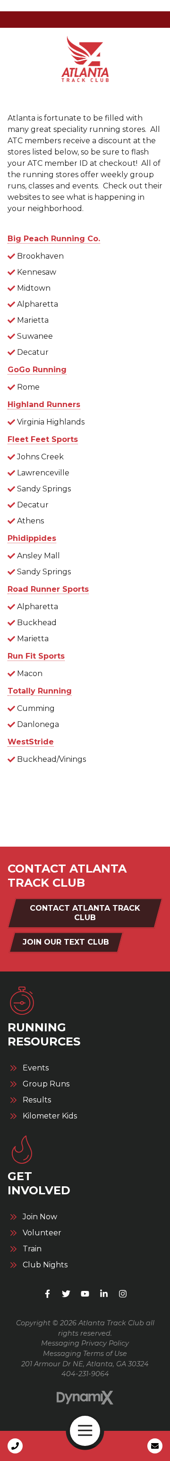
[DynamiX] (85, 1397)
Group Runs (46, 1084)
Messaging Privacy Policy (85, 1343)
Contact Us (154, 1445)
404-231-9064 (85, 1374)
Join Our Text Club (66, 942)
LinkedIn (103, 1293)
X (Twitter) (66, 1293)
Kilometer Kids (50, 1116)
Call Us (15, 1445)
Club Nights (45, 1265)
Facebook (47, 1293)
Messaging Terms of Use (85, 1353)
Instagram (122, 1293)
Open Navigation (85, 1431)
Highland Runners (44, 404)
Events (36, 1068)
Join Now (40, 1217)
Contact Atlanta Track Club (85, 913)
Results (37, 1100)
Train (32, 1249)
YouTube (85, 1293)
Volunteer (42, 1233)
